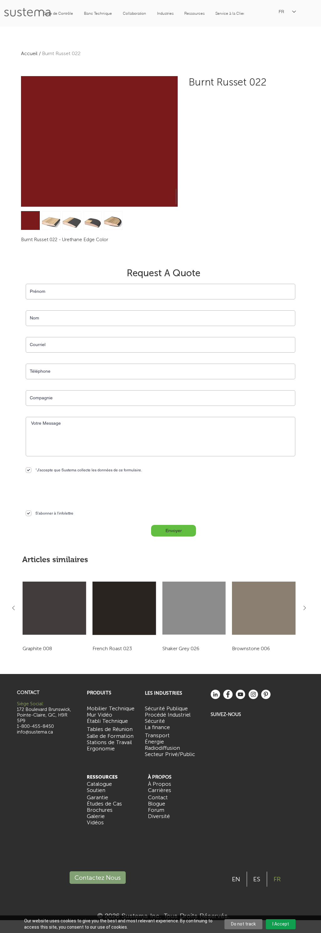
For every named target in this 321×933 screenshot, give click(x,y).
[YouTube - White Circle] (240, 694)
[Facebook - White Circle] (228, 694)
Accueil (29, 53)
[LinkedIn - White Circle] (215, 694)
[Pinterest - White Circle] (266, 694)
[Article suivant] (304, 608)
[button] (58, 13)
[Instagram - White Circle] (253, 694)
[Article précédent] (13, 608)
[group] (159, 618)
